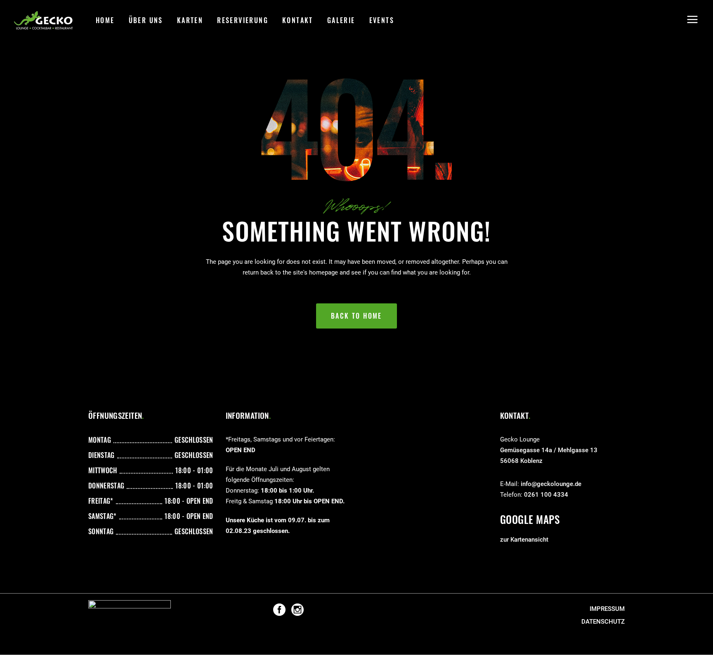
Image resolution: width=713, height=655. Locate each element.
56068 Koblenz (521, 461)
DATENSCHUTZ (603, 621)
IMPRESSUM (607, 609)
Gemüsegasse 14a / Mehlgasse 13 (548, 450)
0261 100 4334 (546, 494)
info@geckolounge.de (551, 484)
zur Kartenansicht (524, 539)
